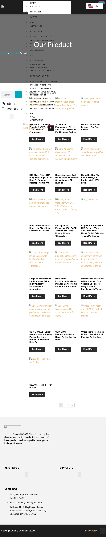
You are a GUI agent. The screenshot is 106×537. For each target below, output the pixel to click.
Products (14, 53)
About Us (35, 6)
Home (33, 3)
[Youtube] (26, 453)
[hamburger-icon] (101, 2)
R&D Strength (36, 12)
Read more (37, 139)
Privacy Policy (90, 530)
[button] (12, 116)
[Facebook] (7, 453)
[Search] (18, 94)
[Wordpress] (36, 453)
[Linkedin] (17, 453)
